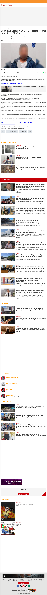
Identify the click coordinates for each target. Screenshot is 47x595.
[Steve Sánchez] (3, 396)
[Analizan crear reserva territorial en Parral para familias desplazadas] (8, 417)
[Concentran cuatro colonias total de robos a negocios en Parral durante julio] (8, 408)
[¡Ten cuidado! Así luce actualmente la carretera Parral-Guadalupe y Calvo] (8, 222)
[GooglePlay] (29, 586)
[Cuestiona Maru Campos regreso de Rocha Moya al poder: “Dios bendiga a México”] (8, 295)
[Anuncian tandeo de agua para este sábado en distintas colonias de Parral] (8, 234)
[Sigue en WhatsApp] (43, 73)
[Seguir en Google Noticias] (45, 73)
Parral (3, 131)
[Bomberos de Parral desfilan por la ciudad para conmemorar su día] (8, 200)
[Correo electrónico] (12, 73)
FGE (30, 131)
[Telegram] (10, 73)
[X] (5, 73)
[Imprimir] (18, 73)
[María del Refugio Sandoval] (3, 378)
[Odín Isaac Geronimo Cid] (3, 384)
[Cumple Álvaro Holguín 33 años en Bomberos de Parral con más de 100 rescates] (8, 436)
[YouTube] (23, 586)
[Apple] (26, 586)
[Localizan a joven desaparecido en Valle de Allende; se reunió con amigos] (8, 169)
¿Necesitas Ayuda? (23, 583)
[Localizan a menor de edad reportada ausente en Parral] (8, 159)
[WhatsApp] (7, 73)
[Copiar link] (15, 73)
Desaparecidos (23, 131)
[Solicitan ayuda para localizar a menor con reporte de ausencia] (8, 149)
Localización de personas (12, 131)
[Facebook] (2, 73)
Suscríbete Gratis (23, 494)
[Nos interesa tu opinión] (23, 576)
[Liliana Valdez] (3, 390)
